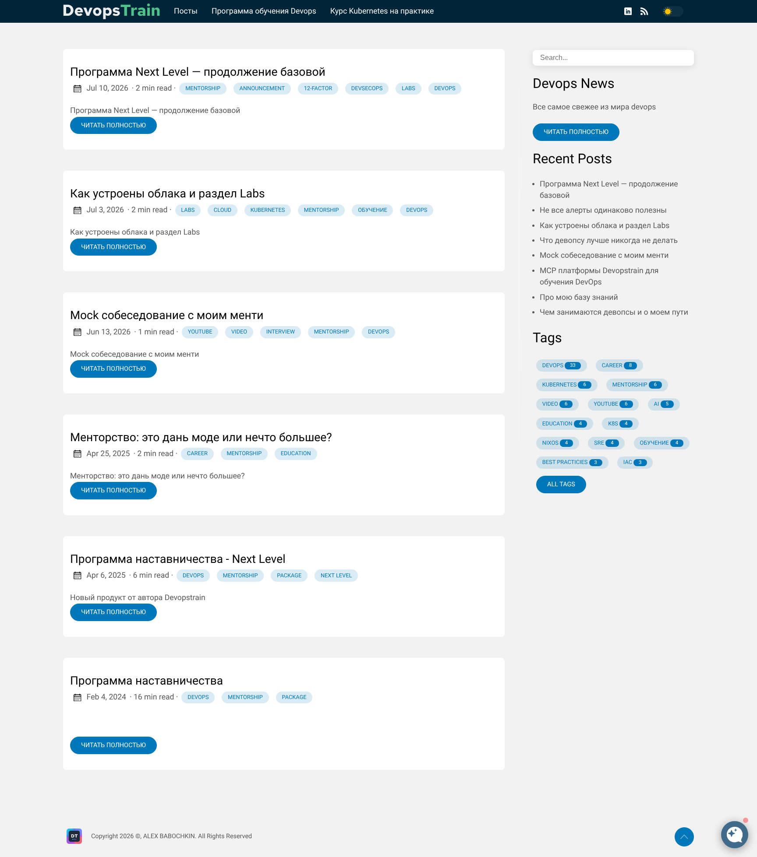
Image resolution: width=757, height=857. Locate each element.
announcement (262, 88)
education (296, 453)
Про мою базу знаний (579, 297)
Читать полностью (113, 125)
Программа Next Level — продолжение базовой (197, 72)
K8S (617, 424)
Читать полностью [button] (576, 132)
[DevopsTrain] (115, 11)
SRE (603, 443)
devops (444, 88)
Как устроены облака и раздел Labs (167, 193)
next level (336, 576)
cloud (222, 210)
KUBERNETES (564, 385)
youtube (200, 332)
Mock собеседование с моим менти (167, 315)
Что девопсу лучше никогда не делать (609, 240)
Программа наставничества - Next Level (178, 559)
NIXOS (555, 443)
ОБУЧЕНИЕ (659, 443)
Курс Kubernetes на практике (382, 11)
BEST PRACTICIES (569, 462)
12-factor (318, 88)
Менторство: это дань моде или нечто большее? (201, 437)
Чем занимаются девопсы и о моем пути (614, 312)
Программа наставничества (146, 681)
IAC (632, 462)
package (289, 576)
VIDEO (555, 404)
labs (408, 88)
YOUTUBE (610, 404)
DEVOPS (559, 365)
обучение (372, 210)
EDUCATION (562, 424)
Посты (186, 11)
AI (661, 404)
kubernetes (268, 210)
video (239, 332)
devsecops (367, 88)
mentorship (202, 88)
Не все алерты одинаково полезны (603, 210)
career (197, 453)
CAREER (617, 365)
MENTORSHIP (634, 385)
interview (280, 332)
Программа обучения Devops (264, 11)
